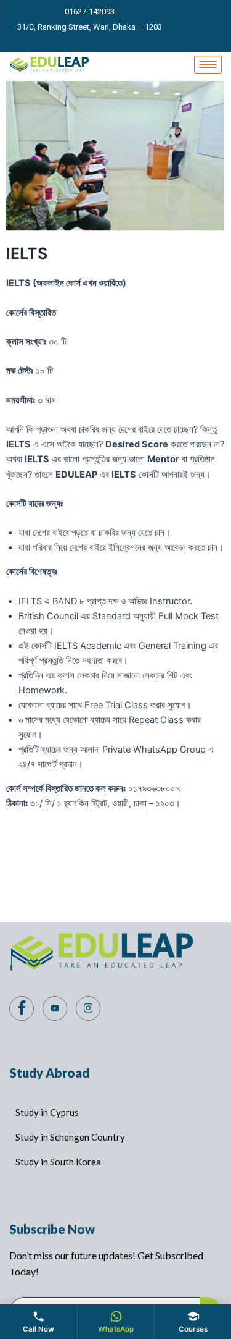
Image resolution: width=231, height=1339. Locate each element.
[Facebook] (177, 26)
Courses (193, 1329)
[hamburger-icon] (208, 65)
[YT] (198, 26)
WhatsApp (116, 1329)
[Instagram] (219, 26)
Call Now (38, 1329)
